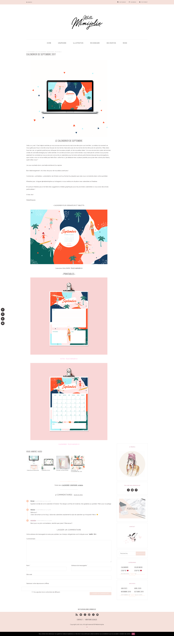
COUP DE (124, 570)
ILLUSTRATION (78, 43)
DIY (135, 574)
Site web (29, 574)
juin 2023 (124, 588)
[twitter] (80, 614)
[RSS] (76, 614)
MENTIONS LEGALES (91, 619)
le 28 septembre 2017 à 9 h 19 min (44, 520)
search (30, 2)
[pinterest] (89, 614)
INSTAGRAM (122, 2)
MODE (125, 43)
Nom (28, 565)
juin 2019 (124, 598)
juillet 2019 (138, 595)
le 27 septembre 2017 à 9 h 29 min (43, 509)
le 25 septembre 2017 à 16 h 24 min (43, 501)
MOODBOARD (95, 43)
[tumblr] (93, 614)
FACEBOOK (133, 2)
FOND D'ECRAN (125, 577)
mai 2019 (137, 598)
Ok (133, 634)
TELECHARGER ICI (76, 268)
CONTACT (80, 619)
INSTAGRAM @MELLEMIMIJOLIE (87, 609)
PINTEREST (144, 2)
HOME (49, 43)
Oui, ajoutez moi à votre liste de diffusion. (47, 592)
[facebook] (85, 614)
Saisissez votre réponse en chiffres (37, 583)
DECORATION (111, 43)
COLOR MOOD (138, 567)
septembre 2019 (126, 595)
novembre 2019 (126, 591)
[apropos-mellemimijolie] (132, 464)
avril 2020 (137, 588)
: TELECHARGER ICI (73, 444)
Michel (32, 501)
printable (58, 51)
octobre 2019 (139, 591)
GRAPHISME (62, 43)
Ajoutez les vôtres (78, 494)
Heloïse (32, 509)
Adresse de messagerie (79, 565)
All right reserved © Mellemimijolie (93, 624)
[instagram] (97, 614)
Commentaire (30, 539)
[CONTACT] (132, 537)
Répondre (55, 501)
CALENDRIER (42, 51)
